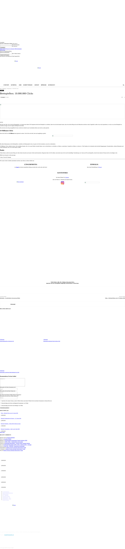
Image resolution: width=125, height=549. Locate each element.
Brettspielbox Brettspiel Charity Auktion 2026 (51, 341)
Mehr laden (2, 432)
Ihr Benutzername (15, 44)
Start (1, 88)
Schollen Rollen (7, 439)
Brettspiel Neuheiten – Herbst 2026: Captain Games (17, 443)
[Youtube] (124, 58)
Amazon (67, 177)
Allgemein (4, 88)
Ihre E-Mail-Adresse (16, 53)
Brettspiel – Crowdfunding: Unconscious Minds (10, 298)
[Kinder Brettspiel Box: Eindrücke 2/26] (21, 325)
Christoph (3, 97)
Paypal (100, 167)
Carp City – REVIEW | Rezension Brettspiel (14, 446)
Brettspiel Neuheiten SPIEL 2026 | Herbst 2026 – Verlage (17, 444)
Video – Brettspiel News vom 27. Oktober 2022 (115, 298)
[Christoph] (5, 304)
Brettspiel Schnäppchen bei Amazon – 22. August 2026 (11, 418)
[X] (122, 58)
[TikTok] (8, 540)
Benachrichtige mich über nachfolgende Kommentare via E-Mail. (15, 403)
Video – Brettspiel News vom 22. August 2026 (9, 413)
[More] (29, 100)
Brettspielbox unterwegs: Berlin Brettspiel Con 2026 (9, 372)
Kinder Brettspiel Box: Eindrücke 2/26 (7, 341)
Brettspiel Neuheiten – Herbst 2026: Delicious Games (11, 423)
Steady (17, 167)
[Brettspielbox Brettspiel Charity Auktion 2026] (64, 325)
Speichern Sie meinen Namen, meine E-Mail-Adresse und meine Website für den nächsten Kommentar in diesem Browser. (27, 400)
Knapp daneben (11, 437)
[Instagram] (120, 58)
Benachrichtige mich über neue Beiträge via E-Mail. (12, 405)
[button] (123, 85)
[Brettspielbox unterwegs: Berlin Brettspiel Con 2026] (21, 356)
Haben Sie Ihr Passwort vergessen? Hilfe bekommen (11, 48)
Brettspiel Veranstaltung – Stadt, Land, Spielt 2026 (10, 429)
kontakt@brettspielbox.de (9, 534)
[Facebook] (119, 58)
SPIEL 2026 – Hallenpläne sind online (14, 442)
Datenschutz (2, 50)
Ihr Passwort (14, 46)
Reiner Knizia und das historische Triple (16, 447)
